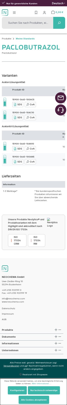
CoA (32, 104)
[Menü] (14, 12)
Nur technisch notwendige (44, 390)
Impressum (8, 314)
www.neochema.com (13, 301)
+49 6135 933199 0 (11, 290)
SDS (19, 104)
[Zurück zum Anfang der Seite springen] (60, 97)
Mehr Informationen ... (41, 384)
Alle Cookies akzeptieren (34, 400)
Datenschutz (8, 308)
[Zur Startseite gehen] (5, 12)
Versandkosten (11, 366)
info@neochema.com (13, 298)
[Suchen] (59, 23)
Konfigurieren (17, 390)
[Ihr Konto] (44, 12)
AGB (4, 319)
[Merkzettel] (36, 12)
